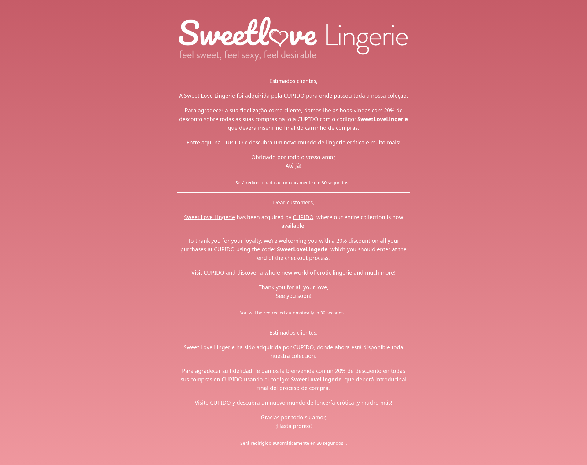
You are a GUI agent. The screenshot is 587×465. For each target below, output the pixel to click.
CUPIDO (294, 95)
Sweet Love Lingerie (209, 95)
